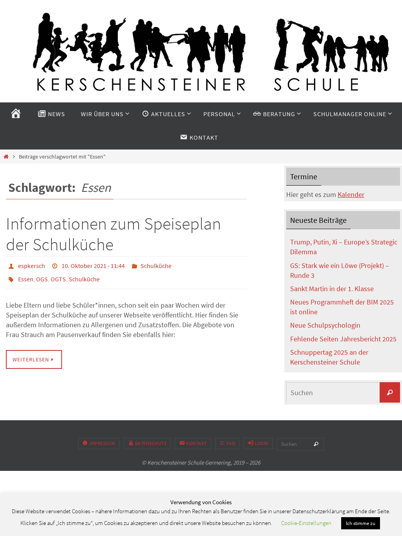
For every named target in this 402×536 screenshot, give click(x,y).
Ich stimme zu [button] (360, 523)
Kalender (351, 194)
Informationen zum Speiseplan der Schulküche (113, 234)
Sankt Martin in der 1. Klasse (332, 288)
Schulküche (156, 265)
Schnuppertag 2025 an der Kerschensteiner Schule (329, 357)
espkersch (31, 265)
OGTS (58, 276)
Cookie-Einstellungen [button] (306, 523)
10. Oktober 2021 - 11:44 (93, 265)
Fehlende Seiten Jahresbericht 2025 (343, 338)
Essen (25, 276)
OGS (42, 276)
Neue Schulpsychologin (325, 325)
